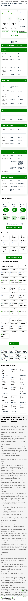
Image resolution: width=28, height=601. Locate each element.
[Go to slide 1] (9, 224)
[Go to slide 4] (14, 224)
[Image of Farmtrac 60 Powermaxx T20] (22, 213)
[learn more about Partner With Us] (25, 597)
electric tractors (12, 439)
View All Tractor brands (14, 257)
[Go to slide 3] (13, 224)
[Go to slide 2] (11, 224)
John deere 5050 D (5, 206)
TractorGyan (17, 579)
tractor (3, 431)
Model (20, 29)
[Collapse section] (25, 50)
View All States (14, 344)
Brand (20, 24)
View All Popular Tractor (14, 227)
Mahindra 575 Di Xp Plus (14, 206)
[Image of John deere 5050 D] (5, 213)
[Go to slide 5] (16, 224)
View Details (5, 210)
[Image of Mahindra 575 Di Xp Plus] (14, 213)
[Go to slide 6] (18, 224)
